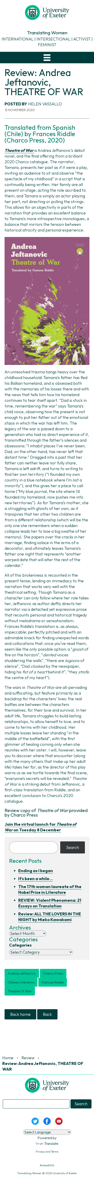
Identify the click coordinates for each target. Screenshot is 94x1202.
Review (27, 1057)
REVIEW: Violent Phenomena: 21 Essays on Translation (49, 903)
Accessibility (47, 1165)
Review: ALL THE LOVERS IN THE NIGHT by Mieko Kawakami (49, 916)
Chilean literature (21, 982)
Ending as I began (35, 870)
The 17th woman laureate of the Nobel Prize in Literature (49, 889)
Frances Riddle (53, 982)
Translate (51, 1143)
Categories (20, 945)
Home (7, 1057)
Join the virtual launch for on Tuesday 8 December (40, 827)
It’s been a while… (35, 878)
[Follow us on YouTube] (58, 1120)
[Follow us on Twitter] (34, 1120)
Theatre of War (20, 991)
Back (47, 1014)
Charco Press (53, 973)
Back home (20, 1014)
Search (72, 847)
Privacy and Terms (47, 1151)
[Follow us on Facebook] (47, 1120)
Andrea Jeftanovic (22, 973)
